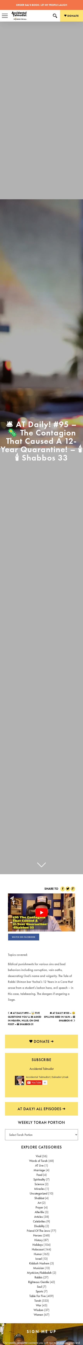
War (38, 1305)
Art (39, 1203)
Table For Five (37, 1296)
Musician (38, 1268)
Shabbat (39, 1198)
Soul (39, 1287)
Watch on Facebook (23, 937)
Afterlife (39, 1212)
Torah (37, 1301)
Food (39, 1175)
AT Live (39, 1165)
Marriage (39, 1170)
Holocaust (38, 1249)
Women (38, 1315)
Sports (39, 1291)
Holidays (37, 1245)
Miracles (39, 1189)
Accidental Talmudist (41, 1069)
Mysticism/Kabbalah (39, 1273)
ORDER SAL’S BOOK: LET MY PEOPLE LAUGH (41, 5)
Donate (73, 15)
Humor (38, 1254)
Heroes (37, 1235)
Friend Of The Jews (38, 1231)
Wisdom (38, 1310)
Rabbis (38, 1277)
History (38, 1240)
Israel (38, 1259)
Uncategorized (38, 1193)
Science (39, 1184)
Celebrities (39, 1221)
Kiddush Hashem (39, 1263)
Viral (38, 1156)
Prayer (39, 1207)
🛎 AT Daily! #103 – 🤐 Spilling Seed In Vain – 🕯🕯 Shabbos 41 (59, 1016)
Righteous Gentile (38, 1282)
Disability (39, 1226)
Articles (38, 1217)
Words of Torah (38, 1161)
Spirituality (39, 1179)
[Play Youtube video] (41, 912)
